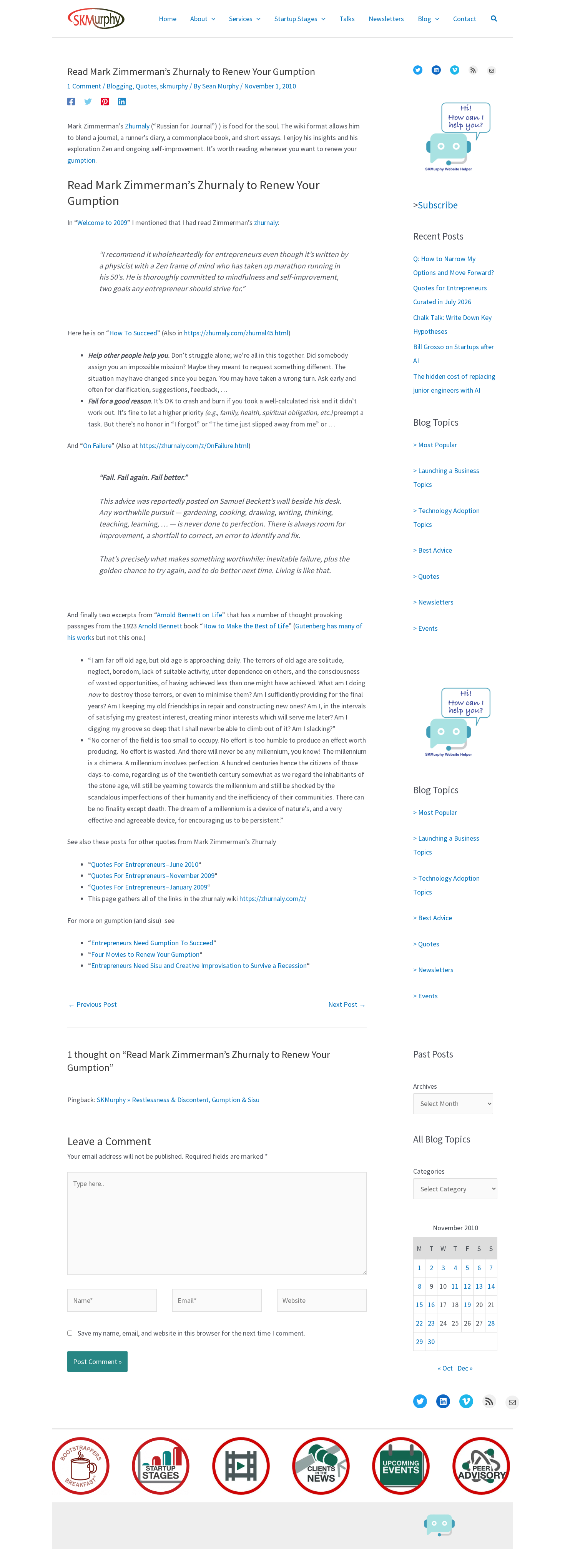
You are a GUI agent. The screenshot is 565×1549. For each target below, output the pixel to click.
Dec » (465, 1368)
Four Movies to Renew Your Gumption (145, 954)
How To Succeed (133, 332)
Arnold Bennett (160, 625)
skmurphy (174, 86)
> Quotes (426, 576)
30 (431, 1341)
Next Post (347, 1004)
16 (431, 1304)
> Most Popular (435, 444)
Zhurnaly (137, 126)
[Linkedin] (122, 100)
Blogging (119, 86)
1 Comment (84, 86)
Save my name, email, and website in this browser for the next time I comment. (191, 1333)
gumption (81, 160)
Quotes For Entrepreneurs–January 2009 (149, 887)
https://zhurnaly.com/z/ (272, 898)
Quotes (146, 86)
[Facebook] (71, 100)
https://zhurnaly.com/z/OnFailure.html (194, 445)
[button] (212, 18)
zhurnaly (266, 222)
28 (491, 1323)
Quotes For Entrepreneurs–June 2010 (144, 864)
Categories (429, 1171)
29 (419, 1341)
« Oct (445, 1368)
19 (467, 1304)
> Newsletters (433, 602)
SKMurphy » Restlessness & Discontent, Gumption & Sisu (178, 1099)
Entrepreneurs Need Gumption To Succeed (152, 942)
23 (431, 1323)
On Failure (97, 445)
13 (479, 1286)
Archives (425, 1086)
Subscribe (438, 205)
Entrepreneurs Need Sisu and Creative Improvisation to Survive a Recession (199, 965)
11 (455, 1286)
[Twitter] (88, 100)
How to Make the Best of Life (246, 625)
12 (467, 1286)
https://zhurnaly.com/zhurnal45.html (236, 332)
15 (419, 1304)
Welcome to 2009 (102, 222)
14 (491, 1286)
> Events (425, 628)
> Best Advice (432, 550)
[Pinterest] (105, 100)
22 (419, 1323)
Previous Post (92, 1004)
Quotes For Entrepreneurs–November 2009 (152, 875)
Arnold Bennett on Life (189, 614)
